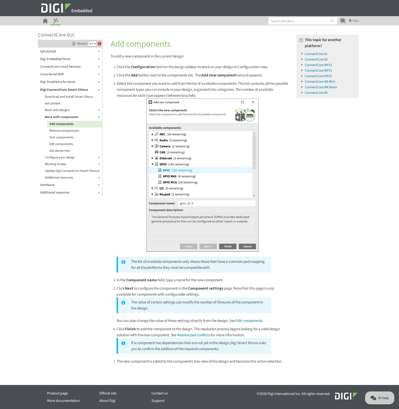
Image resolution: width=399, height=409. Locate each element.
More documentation (63, 400)
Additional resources (59, 177)
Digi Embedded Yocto (55, 59)
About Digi (107, 400)
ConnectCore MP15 (318, 70)
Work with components (61, 117)
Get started (48, 51)
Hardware (47, 184)
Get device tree (59, 150)
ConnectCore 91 (316, 54)
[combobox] (303, 21)
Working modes (55, 164)
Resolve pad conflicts (193, 335)
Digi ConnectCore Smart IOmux (64, 89)
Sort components (61, 137)
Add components (61, 124)
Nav (356, 20)
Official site (107, 393)
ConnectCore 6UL (56, 35)
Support (157, 400)
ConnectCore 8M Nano (321, 87)
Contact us (159, 393)
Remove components (64, 130)
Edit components (61, 144)
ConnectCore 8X (316, 92)
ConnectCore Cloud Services (60, 66)
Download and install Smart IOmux (69, 96)
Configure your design (60, 157)
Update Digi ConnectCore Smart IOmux (71, 171)
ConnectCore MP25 (318, 76)
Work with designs (57, 110)
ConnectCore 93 (316, 59)
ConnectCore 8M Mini (320, 81)
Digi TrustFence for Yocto (57, 81)
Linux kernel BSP (52, 74)
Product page (57, 393)
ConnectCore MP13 (318, 65)
